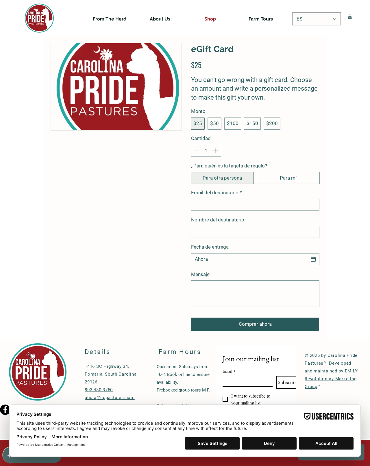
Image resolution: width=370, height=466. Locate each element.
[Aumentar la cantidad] (216, 150)
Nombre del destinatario (217, 220)
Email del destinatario (216, 192)
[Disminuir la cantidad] (196, 150)
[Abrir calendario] (313, 259)
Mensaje (200, 274)
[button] (350, 16)
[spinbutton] (206, 150)
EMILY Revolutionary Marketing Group (331, 378)
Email (229, 371)
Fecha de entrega (210, 247)
